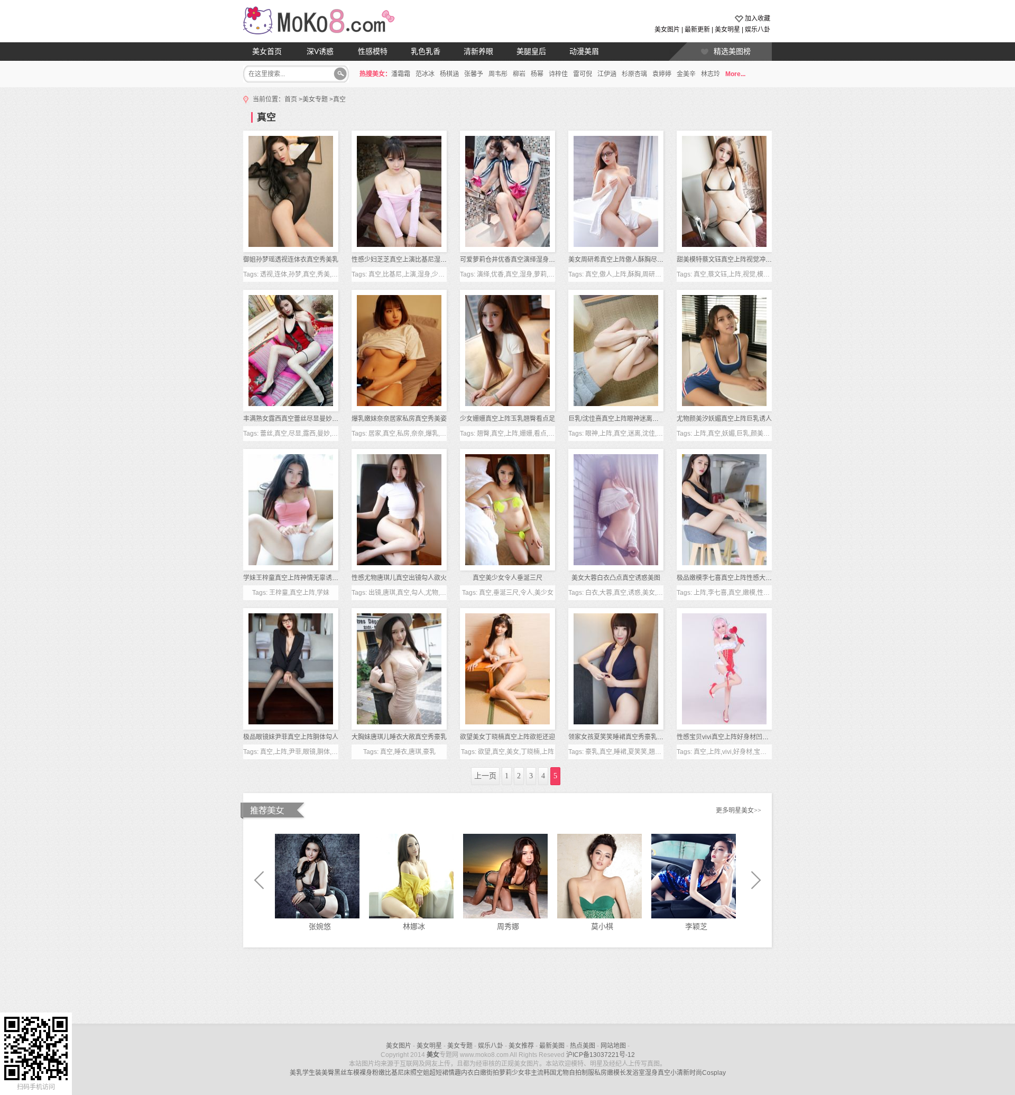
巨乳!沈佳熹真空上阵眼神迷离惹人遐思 (623, 418)
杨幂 (537, 74)
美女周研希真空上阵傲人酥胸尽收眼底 (622, 259)
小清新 (679, 1072)
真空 (339, 99)
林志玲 (710, 74)
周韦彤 (498, 74)
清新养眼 (478, 51)
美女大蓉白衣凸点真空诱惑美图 (615, 578)
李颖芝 (696, 926)
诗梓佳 (558, 74)
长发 (626, 1072)
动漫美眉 (584, 51)
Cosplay (714, 1072)
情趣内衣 (461, 1072)
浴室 (638, 1072)
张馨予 (473, 74)
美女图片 (667, 29)
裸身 (365, 1072)
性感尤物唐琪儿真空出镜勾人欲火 (399, 578)
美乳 (296, 1072)
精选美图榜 (732, 51)
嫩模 (613, 1072)
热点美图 (582, 1046)
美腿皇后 (531, 51)
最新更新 (697, 29)
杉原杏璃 (634, 74)
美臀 (327, 1072)
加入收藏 (757, 18)
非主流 (533, 1072)
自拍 (575, 1072)
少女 (518, 1072)
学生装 (311, 1072)
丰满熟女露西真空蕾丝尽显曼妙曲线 (294, 418)
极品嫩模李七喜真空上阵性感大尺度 (727, 578)
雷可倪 (582, 74)
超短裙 (438, 1072)
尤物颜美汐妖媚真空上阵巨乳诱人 (724, 418)
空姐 (423, 1072)
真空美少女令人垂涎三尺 (507, 578)
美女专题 (315, 99)
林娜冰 (414, 926)
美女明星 (727, 29)
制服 (588, 1072)
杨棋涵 (449, 74)
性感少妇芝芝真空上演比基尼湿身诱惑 (405, 259)
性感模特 (372, 51)
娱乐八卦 (757, 29)
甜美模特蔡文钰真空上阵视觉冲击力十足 (734, 259)
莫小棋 (602, 926)
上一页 (485, 776)
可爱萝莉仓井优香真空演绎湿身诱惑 (510, 259)
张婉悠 (320, 926)
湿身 (651, 1072)
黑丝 (340, 1072)
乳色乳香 (425, 51)
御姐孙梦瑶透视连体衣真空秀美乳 (290, 259)
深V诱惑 (320, 51)
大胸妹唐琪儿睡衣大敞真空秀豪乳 (399, 737)
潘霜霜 (400, 74)
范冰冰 (425, 74)
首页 (290, 99)
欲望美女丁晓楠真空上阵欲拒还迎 (507, 737)
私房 (600, 1072)
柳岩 (519, 74)
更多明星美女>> (738, 810)
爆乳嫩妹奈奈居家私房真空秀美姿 (399, 418)
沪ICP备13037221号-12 (600, 1055)
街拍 (492, 1072)
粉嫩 (378, 1072)
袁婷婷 (661, 74)
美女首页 (267, 51)
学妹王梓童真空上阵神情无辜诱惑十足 (297, 578)
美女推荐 (521, 1046)
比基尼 (394, 1072)
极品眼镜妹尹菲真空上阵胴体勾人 (290, 737)
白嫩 (480, 1072)
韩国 (549, 1072)
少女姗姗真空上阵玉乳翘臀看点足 (507, 418)
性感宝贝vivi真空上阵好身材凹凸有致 (729, 737)
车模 (353, 1072)
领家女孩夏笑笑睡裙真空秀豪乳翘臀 (619, 737)
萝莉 (505, 1072)
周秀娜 (508, 926)
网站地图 (613, 1046)
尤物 (562, 1072)
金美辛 (686, 74)
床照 (410, 1072)
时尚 (695, 1072)
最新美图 (552, 1046)
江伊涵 (606, 74)
